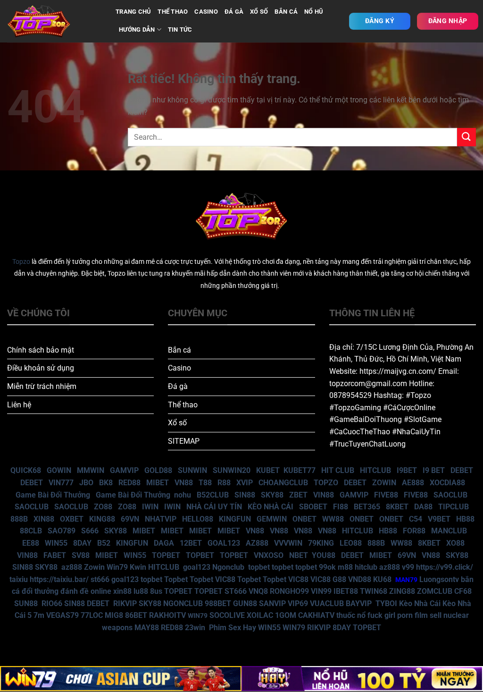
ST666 (236, 591)
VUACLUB (327, 603)
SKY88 (272, 494)
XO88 (455, 543)
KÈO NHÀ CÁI (269, 506)
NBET (298, 555)
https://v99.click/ (444, 567)
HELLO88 (197, 519)
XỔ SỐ (259, 11)
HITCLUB (375, 470)
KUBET (268, 470)
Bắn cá (179, 350)
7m (38, 615)
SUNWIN (192, 470)
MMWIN (90, 470)
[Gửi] (466, 137)
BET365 (367, 506)
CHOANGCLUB (283, 482)
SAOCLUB (450, 494)
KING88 (102, 519)
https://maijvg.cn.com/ (397, 371)
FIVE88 (386, 494)
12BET (191, 543)
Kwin (138, 567)
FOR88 (414, 530)
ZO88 (103, 506)
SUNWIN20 (231, 470)
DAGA (164, 543)
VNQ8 (258, 591)
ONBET (304, 519)
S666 (90, 530)
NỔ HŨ (313, 11)
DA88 (423, 506)
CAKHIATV (316, 615)
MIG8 (114, 615)
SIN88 (244, 494)
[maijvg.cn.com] (54, 21)
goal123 (196, 567)
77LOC (92, 615)
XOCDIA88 (447, 482)
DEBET (461, 470)
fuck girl (381, 615)
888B (19, 519)
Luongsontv (439, 579)
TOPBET (166, 555)
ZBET (298, 494)
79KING (321, 543)
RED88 (129, 482)
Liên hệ (19, 404)
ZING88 (402, 591)
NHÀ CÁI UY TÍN (214, 506)
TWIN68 (373, 591)
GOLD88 (158, 470)
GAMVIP (124, 470)
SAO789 (61, 530)
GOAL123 (224, 543)
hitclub (366, 567)
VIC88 (225, 579)
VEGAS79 (62, 615)
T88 (205, 482)
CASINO (206, 11)
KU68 (382, 579)
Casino (179, 367)
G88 (339, 579)
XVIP (244, 482)
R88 (224, 482)
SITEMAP (184, 441)
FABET (54, 555)
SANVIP (272, 603)
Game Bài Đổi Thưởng (53, 494)
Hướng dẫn (137, 29)
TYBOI (386, 603)
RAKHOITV (167, 615)
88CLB (31, 530)
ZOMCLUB (434, 591)
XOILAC (260, 615)
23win (195, 627)
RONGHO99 (289, 591)
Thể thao (183, 404)
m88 (345, 567)
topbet (259, 567)
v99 (408, 567)
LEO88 (351, 543)
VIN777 (61, 482)
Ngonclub (228, 567)
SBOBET (313, 506)
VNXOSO (268, 555)
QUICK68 (25, 470)
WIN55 (56, 543)
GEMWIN (272, 519)
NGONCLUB (183, 603)
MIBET (157, 482)
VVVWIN (288, 543)
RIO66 (52, 603)
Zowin (94, 567)
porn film (412, 615)
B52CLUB (213, 494)
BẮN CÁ (286, 11)
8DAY (82, 543)
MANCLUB (449, 530)
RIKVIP (125, 603)
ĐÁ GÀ (234, 11)
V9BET (439, 519)
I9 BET (434, 470)
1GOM (285, 615)
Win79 (117, 567)
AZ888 (257, 543)
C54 (415, 519)
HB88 (465, 519)
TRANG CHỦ (133, 11)
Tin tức (180, 29)
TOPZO (326, 482)
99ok (327, 567)
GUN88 (245, 603)
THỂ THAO (173, 11)
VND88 (359, 579)
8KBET (397, 506)
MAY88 (146, 627)
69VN (130, 519)
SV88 (81, 555)
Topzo (21, 262)
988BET (218, 603)
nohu (182, 494)
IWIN (150, 506)
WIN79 (294, 627)
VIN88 (323, 494)
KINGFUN (235, 519)
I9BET (407, 470)
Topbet (176, 579)
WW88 (333, 519)
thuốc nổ (351, 615)
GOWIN (59, 470)
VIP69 (298, 603)
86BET (136, 615)
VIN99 (321, 591)
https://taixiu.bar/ (59, 579)
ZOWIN (384, 482)
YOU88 (323, 555)
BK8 (106, 482)
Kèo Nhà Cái (420, 603)
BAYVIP (360, 603)
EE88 (30, 543)
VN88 (184, 482)
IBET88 (345, 591)
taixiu (18, 579)
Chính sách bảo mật (40, 350)
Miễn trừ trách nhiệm (41, 386)
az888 (71, 567)
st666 (100, 579)
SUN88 (26, 603)
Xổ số (177, 422)
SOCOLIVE (227, 615)
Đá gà (178, 386)
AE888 (413, 482)
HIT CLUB (337, 470)
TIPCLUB (453, 506)
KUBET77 (299, 470)
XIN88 (43, 519)
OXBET (71, 519)
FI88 (340, 506)
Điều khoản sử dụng (40, 367)
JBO (86, 482)
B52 (103, 543)
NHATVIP (160, 519)
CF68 (463, 591)
